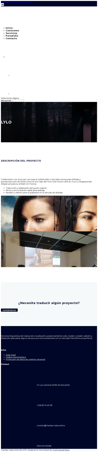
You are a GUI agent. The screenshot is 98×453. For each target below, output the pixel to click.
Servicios (11, 33)
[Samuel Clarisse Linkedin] (2, 5)
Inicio (9, 28)
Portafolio (12, 36)
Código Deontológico (16, 357)
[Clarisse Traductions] (19, 24)
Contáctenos (9, 310)
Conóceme (12, 30)
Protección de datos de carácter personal (25, 359)
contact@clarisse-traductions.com (17, 2)
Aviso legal (11, 355)
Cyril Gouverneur (61, 450)
